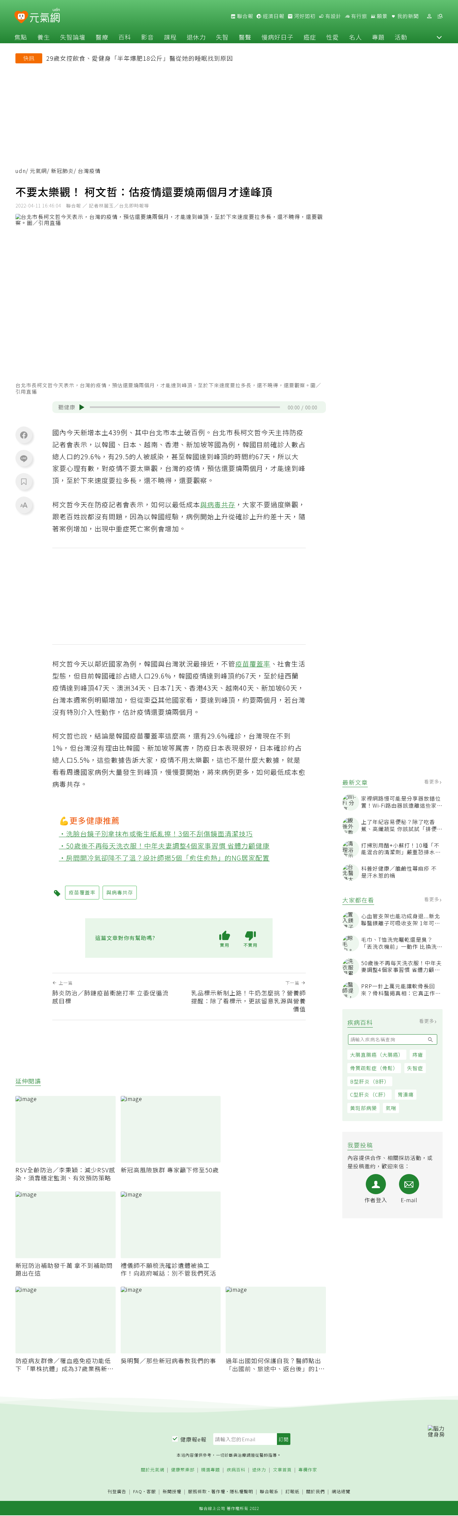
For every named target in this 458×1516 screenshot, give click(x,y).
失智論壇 (72, 37)
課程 (170, 37)
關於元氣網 (152, 1469)
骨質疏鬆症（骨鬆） (374, 1067)
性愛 (332, 37)
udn (20, 171)
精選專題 (210, 1469)
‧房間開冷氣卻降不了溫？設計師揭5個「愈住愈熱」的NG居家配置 (164, 858)
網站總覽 (341, 1491)
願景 (382, 16)
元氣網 (38, 171)
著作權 (218, 1491)
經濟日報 (273, 16)
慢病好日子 (277, 37)
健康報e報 (193, 1439)
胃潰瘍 (406, 1094)
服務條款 (197, 1491)
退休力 (196, 37)
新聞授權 (172, 1491)
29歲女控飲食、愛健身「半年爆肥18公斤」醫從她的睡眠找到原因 (139, 58)
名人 (355, 37)
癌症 (309, 37)
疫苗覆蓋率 (253, 663)
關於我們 (315, 1491)
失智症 (415, 1067)
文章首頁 (282, 1469)
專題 (378, 37)
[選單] (440, 16)
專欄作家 (307, 1469)
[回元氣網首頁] (45, 16)
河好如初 (304, 16)
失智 (222, 37)
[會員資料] (429, 16)
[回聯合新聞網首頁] (21, 17)
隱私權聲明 (241, 1491)
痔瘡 (417, 1054)
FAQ (137, 1491)
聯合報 (244, 16)
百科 (124, 37)
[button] (439, 37)
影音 (147, 37)
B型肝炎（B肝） (370, 1081)
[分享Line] (23, 458)
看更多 (432, 781)
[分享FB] (23, 434)
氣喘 (391, 1108)
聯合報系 (269, 1491)
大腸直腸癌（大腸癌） (377, 1054)
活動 (401, 37)
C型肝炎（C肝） (369, 1094)
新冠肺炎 (62, 171)
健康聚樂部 (182, 1469)
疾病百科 (236, 1469)
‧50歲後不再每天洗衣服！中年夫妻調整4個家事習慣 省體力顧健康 (164, 846)
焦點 (20, 37)
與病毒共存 (217, 504)
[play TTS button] (82, 407)
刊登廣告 (117, 1491)
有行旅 (358, 16)
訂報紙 (292, 1491)
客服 (151, 1491)
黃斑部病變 (363, 1108)
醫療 (102, 37)
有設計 (332, 16)
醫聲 (245, 37)
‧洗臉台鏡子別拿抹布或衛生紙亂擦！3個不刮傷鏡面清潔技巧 (156, 833)
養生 (43, 37)
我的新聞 (407, 16)
